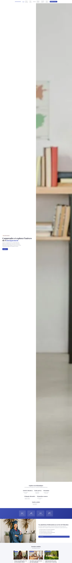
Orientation (34, 1)
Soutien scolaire (47, 1)
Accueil (23, 1)
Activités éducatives (26, 1)
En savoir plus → (41, 536)
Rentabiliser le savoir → (53, 1)
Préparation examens (42, 1)
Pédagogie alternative (38, 1)
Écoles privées (30, 1)
